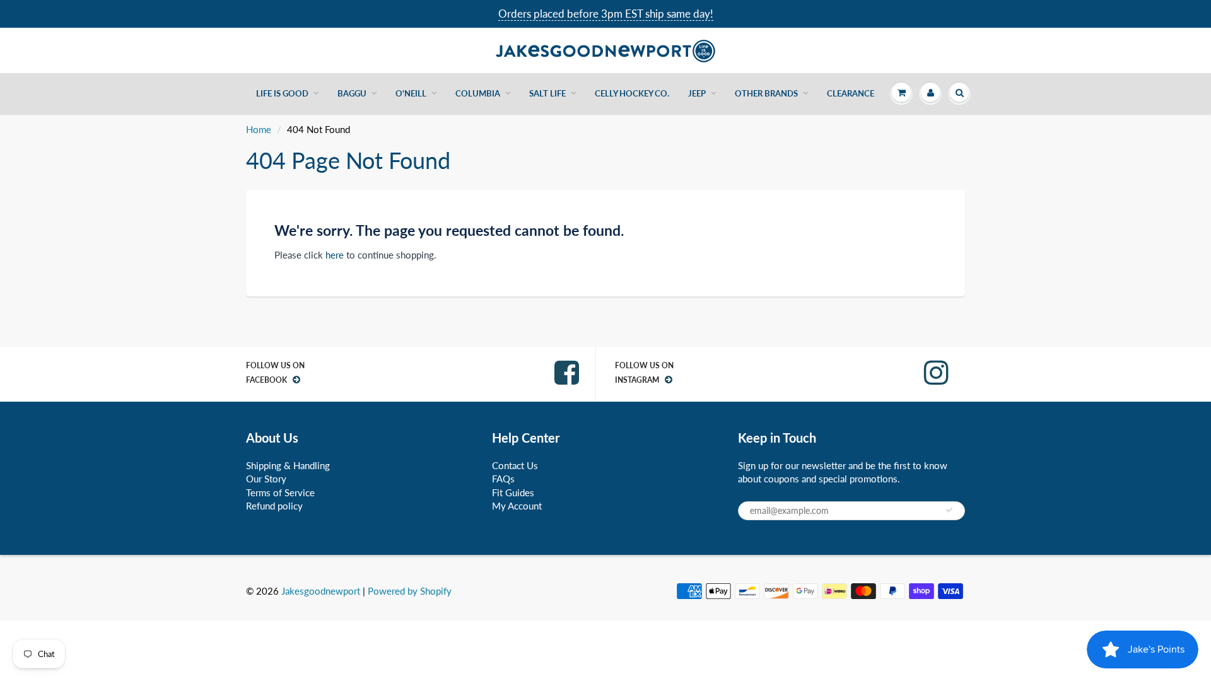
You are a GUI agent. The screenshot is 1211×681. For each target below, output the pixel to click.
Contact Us (515, 465)
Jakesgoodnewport (320, 591)
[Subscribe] (949, 510)
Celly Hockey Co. (632, 93)
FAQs (503, 478)
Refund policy (274, 505)
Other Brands (766, 93)
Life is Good (282, 93)
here (334, 254)
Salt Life (547, 93)
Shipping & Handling (288, 465)
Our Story (266, 478)
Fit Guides (513, 492)
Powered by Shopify (410, 591)
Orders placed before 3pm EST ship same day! (605, 13)
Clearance (850, 93)
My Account (517, 505)
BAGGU (351, 93)
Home (258, 129)
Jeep (697, 93)
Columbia (477, 93)
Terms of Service (280, 492)
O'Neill (410, 93)
